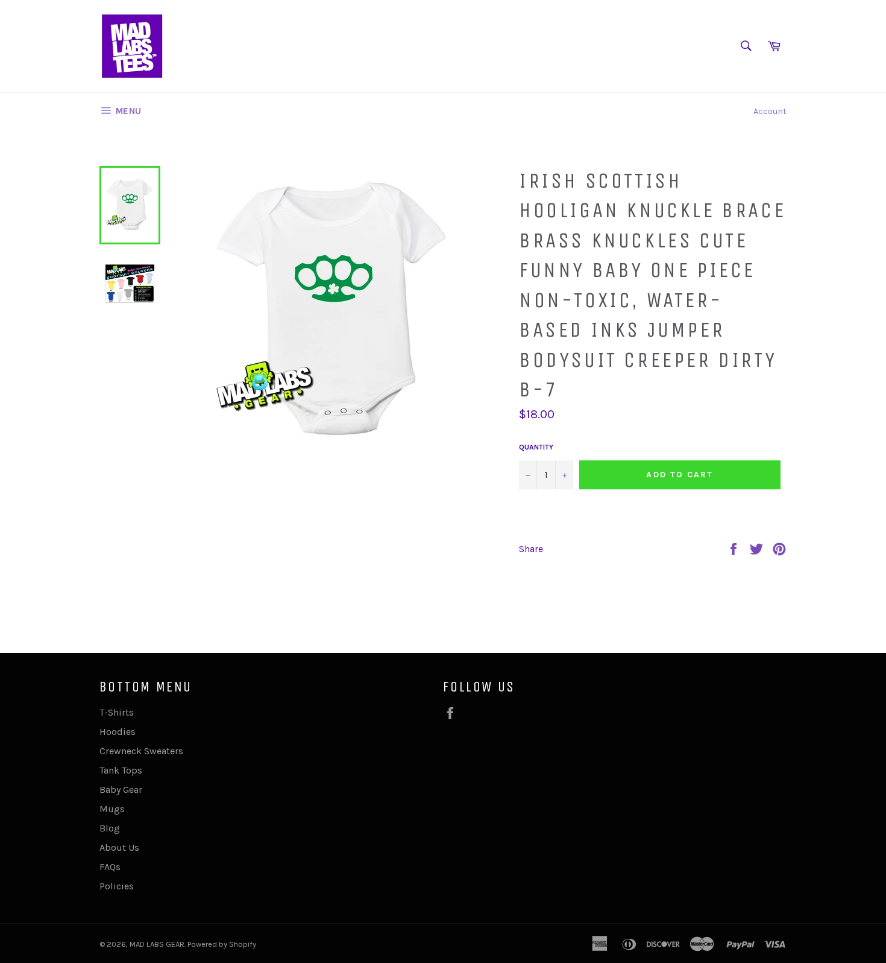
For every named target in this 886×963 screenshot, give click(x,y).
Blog (109, 828)
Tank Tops (120, 770)
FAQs (110, 866)
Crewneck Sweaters (141, 751)
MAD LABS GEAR (157, 944)
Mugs (112, 809)
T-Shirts (116, 712)
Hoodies (117, 731)
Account (770, 111)
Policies (116, 886)
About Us (119, 847)
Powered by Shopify (221, 944)
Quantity (536, 447)
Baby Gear (120, 789)
